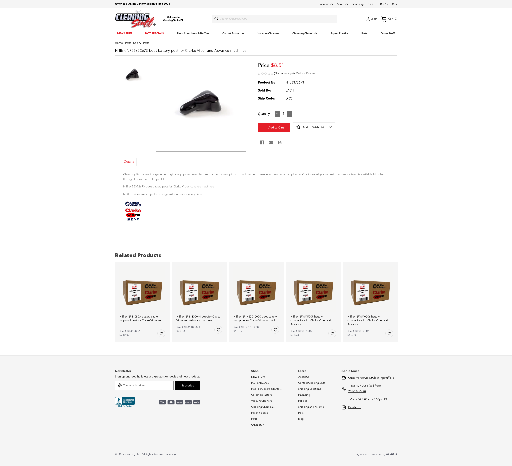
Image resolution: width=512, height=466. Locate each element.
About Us (342, 4)
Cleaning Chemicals (304, 33)
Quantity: (264, 114)
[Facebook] (262, 142)
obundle (391, 454)
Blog (301, 419)
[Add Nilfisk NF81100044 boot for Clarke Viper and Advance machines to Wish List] (218, 330)
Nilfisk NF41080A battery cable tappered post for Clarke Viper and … (140, 320)
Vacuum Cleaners (268, 33)
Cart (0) (392, 19)
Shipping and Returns (311, 407)
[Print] (280, 142)
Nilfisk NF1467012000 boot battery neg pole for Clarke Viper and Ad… (255, 318)
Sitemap (171, 454)
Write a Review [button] (305, 73)
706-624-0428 (357, 391)
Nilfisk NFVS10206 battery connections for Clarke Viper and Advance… (367, 320)
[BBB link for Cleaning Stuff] (125, 402)
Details (129, 161)
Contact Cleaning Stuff (311, 383)
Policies (302, 401)
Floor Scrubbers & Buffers (193, 33)
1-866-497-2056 (387, 4)
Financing (358, 4)
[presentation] (132, 76)
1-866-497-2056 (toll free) (364, 385)
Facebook (354, 407)
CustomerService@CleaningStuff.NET (372, 377)
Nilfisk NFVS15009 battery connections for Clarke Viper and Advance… (310, 320)
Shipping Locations (309, 389)
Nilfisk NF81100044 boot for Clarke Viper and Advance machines (198, 318)
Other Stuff (388, 33)
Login (374, 19)
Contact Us (326, 4)
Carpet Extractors (233, 33)
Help (370, 4)
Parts (364, 33)
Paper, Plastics (339, 33)
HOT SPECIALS (154, 33)
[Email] (271, 142)
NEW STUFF (124, 33)
